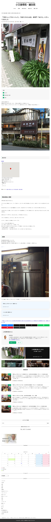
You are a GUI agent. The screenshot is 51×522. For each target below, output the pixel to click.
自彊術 (2, 489)
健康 (2, 487)
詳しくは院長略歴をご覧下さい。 (14, 339)
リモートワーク (4, 492)
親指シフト (3, 503)
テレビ (22, 21)
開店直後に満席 (7, 95)
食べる (2, 506)
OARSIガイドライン (4, 491)
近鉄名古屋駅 (20, 189)
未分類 (2, 513)
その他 (2, 482)
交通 (2, 499)
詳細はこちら (12, 342)
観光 (2, 508)
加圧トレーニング (4, 496)
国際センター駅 (11, 189)
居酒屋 (7, 189)
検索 (48, 423)
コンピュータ (3, 501)
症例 (2, 484)
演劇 (2, 498)
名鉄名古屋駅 (16, 189)
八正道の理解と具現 (4, 512)
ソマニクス (3, 480)
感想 (5, 97)
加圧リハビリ (3, 494)
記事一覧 (19, 342)
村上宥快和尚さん (4, 510)
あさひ (6, 92)
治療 (2, 485)
